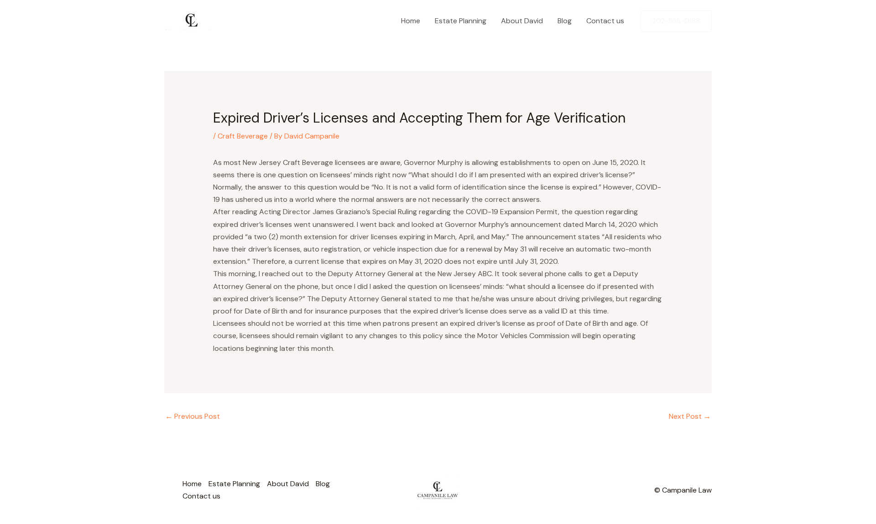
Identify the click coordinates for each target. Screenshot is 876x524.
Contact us (605, 21)
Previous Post (192, 416)
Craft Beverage (243, 136)
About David (522, 21)
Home (410, 21)
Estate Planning (460, 21)
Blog (565, 21)
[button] (676, 21)
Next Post (690, 416)
